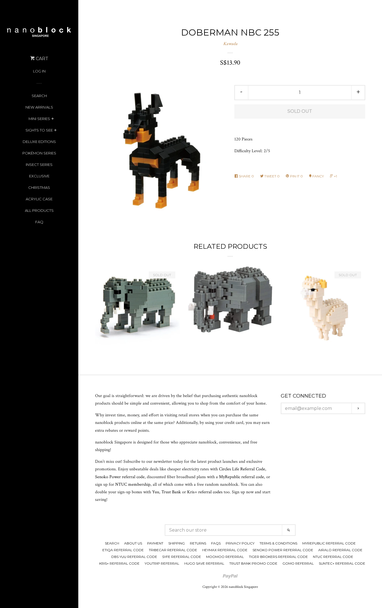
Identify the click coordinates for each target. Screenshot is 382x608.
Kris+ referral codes (205, 492)
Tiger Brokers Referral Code (278, 557)
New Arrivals (39, 107)
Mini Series (39, 118)
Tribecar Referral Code (173, 550)
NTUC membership (132, 484)
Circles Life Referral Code (242, 469)
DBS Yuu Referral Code (134, 557)
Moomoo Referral (225, 557)
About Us (133, 543)
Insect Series (39, 164)
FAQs (216, 543)
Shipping (176, 543)
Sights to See (39, 130)
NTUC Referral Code (333, 557)
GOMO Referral (298, 563)
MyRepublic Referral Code (329, 543)
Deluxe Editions (39, 141)
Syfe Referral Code (181, 557)
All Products (39, 210)
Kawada (230, 44)
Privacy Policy (240, 543)
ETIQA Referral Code (123, 550)
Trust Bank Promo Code (253, 563)
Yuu (155, 492)
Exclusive (39, 176)
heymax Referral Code (224, 550)
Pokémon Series (39, 153)
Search (39, 95)
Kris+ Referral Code (119, 563)
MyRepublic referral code (241, 477)
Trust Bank (171, 492)
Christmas (39, 187)
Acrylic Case (39, 199)
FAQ (39, 222)
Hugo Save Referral (204, 563)
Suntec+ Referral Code (342, 563)
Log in (39, 71)
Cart (41, 58)
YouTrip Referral (162, 563)
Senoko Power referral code (120, 477)
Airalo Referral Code (340, 550)
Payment (155, 543)
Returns (198, 543)
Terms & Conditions (278, 543)
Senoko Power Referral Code (283, 550)
